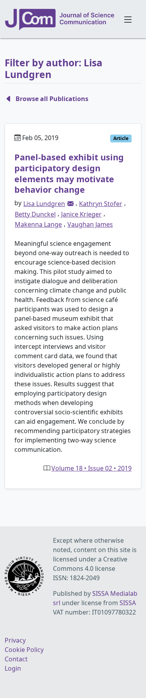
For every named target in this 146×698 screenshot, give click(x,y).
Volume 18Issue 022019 (91, 468)
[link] (70, 204)
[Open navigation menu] (128, 19)
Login (13, 668)
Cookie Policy (24, 649)
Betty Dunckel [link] (35, 214)
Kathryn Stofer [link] (100, 203)
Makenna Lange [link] (38, 224)
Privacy (15, 640)
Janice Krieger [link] (81, 214)
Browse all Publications (52, 98)
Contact (16, 659)
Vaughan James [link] (90, 224)
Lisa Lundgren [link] (44, 203)
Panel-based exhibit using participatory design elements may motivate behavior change (69, 173)
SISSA (128, 603)
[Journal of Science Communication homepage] (60, 19)
